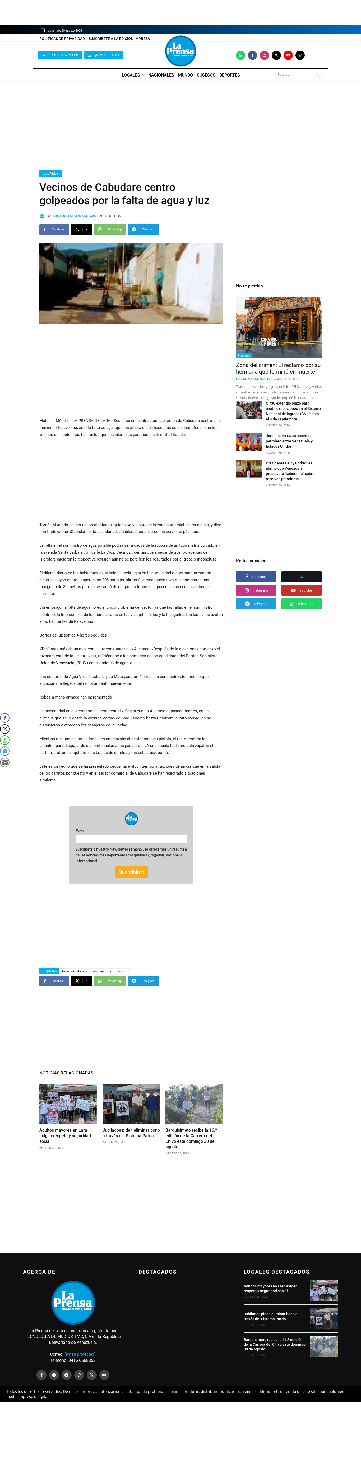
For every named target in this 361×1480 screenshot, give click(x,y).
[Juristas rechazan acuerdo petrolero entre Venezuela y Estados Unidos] (249, 442)
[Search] (317, 74)
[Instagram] (264, 55)
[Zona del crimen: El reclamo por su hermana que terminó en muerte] (279, 327)
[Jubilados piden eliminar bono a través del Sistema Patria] (131, 1104)
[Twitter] (276, 55)
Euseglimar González (253, 379)
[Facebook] (252, 55)
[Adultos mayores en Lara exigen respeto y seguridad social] (68, 1104)
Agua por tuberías (74, 971)
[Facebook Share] (5, 718)
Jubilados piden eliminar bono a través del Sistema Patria (131, 1133)
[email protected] (79, 1354)
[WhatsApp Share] (5, 740)
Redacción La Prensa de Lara (74, 216)
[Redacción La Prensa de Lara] (42, 216)
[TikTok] (79, 1375)
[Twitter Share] (5, 729)
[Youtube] (288, 55)
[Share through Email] (5, 762)
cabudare (98, 971)
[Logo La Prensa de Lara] (180, 51)
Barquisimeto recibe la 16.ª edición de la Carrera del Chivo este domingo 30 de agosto (191, 1138)
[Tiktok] (300, 55)
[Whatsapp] (240, 55)
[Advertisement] (180, 125)
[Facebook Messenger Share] (5, 751)
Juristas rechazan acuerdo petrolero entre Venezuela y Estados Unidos (289, 441)
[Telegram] (67, 1375)
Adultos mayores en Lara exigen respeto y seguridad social (65, 1136)
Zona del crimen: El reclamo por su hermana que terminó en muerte (278, 368)
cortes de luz (119, 971)
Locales (50, 173)
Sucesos (244, 355)
